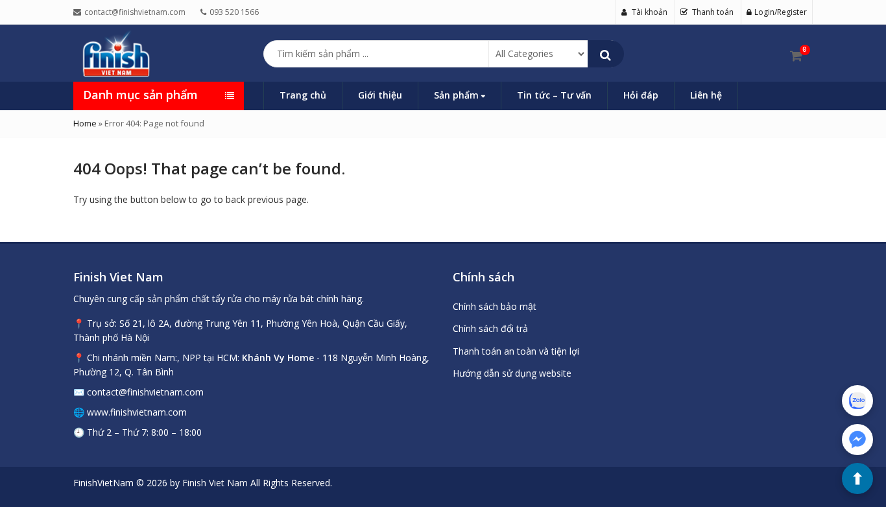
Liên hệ (706, 95)
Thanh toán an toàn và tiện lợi (516, 351)
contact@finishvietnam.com (145, 392)
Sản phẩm (457, 95)
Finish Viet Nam (215, 483)
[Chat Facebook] (857, 439)
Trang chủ (303, 95)
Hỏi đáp (640, 95)
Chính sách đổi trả (490, 328)
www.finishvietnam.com (137, 412)
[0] (796, 55)
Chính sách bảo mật (494, 306)
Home (85, 123)
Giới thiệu (380, 95)
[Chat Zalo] (857, 400)
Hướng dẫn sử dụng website (512, 373)
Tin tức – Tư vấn (554, 95)
